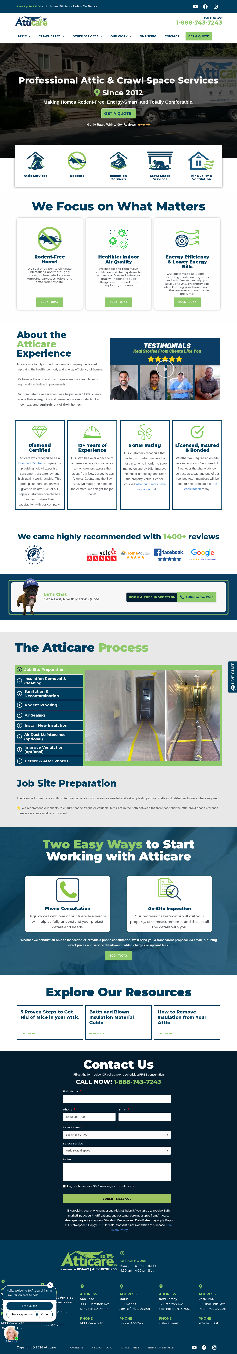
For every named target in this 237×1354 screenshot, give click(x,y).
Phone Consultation (67, 908)
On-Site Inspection (169, 908)
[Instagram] (215, 6)
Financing (147, 36)
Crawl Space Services (160, 177)
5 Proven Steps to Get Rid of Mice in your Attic (50, 1014)
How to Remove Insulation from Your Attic (182, 1017)
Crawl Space (50, 36)
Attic (22, 36)
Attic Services (36, 176)
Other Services (85, 36)
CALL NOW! (118, 1081)
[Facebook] (205, 6)
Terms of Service (160, 1347)
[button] (165, 369)
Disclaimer (130, 1347)
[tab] (49, 669)
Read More (28, 1033)
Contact (172, 36)
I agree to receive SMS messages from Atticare (101, 1186)
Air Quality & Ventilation (201, 177)
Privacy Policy (102, 1347)
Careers (76, 1347)
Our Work (119, 36)
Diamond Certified (30, 463)
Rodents (77, 176)
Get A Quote (198, 36)
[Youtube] (195, 6)
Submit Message (117, 1198)
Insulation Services (118, 177)
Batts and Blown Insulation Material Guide (111, 1017)
